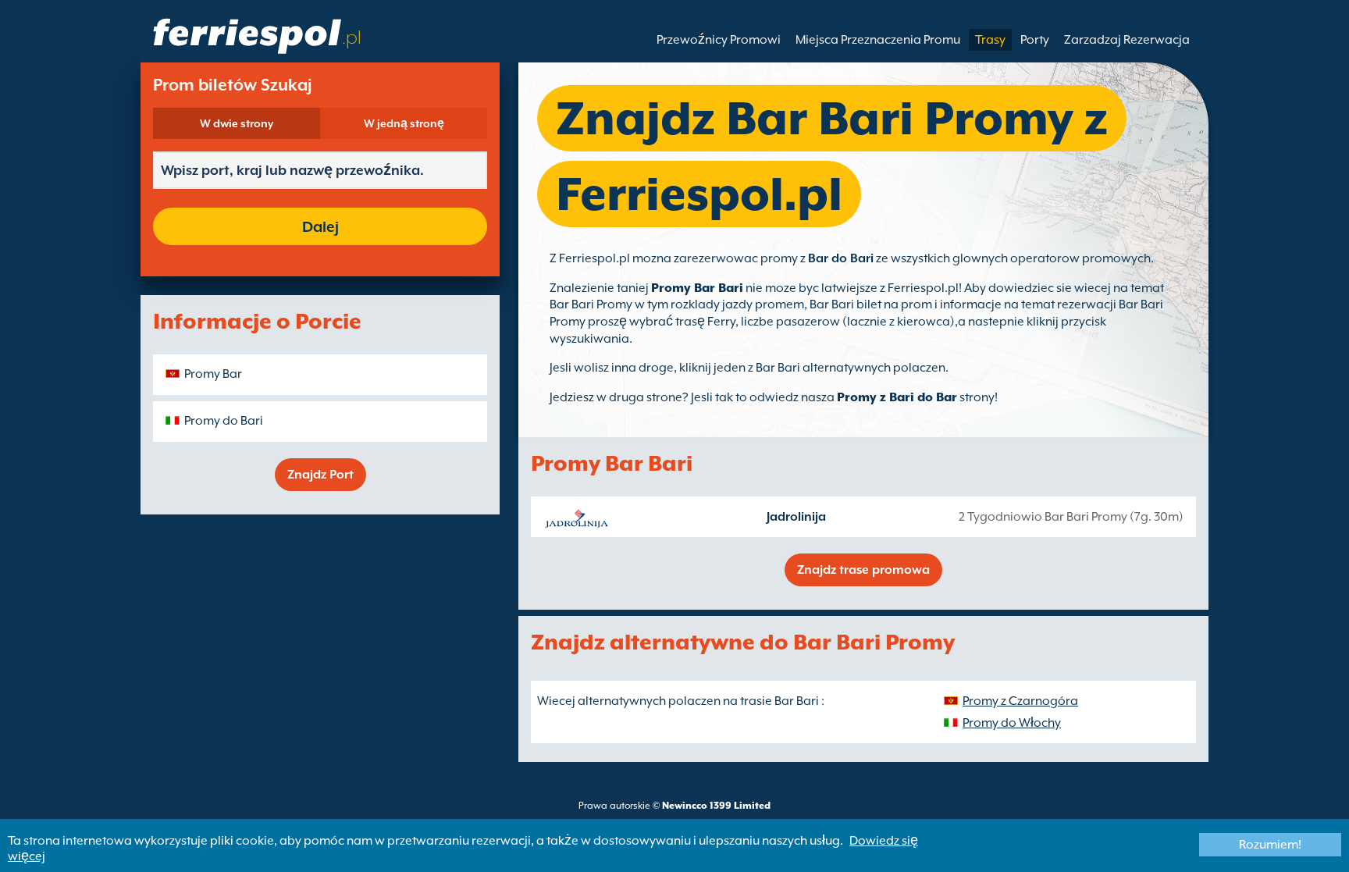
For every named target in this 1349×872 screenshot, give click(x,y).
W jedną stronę (404, 123)
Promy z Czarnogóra (1020, 701)
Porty (1034, 40)
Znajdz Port (320, 475)
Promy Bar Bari (697, 288)
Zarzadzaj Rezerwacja (1127, 40)
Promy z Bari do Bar (897, 397)
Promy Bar (213, 374)
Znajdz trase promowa (863, 570)
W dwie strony (236, 123)
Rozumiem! (1270, 845)
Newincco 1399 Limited (716, 805)
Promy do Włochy (1012, 723)
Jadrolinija (796, 517)
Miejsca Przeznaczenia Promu (878, 40)
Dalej (320, 226)
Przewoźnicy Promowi (719, 40)
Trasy (990, 40)
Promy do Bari (223, 421)
